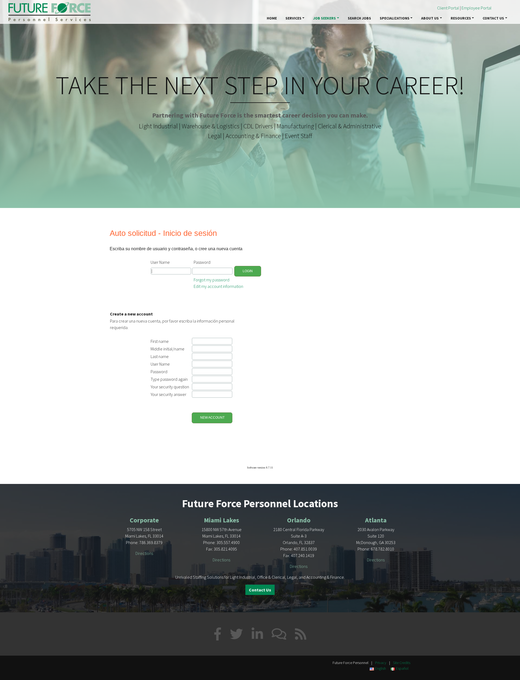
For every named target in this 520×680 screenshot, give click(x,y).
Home (272, 18)
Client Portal (448, 8)
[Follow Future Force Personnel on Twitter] (236, 634)
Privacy (380, 662)
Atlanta (375, 520)
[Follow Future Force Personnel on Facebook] (218, 634)
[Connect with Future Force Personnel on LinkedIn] (257, 634)
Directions (144, 553)
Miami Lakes (221, 520)
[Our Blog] (279, 634)
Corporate (144, 520)
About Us (430, 18)
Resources (461, 18)
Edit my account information (218, 286)
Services (293, 18)
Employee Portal (476, 8)
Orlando (298, 520)
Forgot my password (211, 279)
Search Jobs (359, 18)
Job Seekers (324, 18)
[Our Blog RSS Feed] (301, 634)
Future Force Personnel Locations (260, 503)
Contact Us (493, 18)
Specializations (395, 18)
